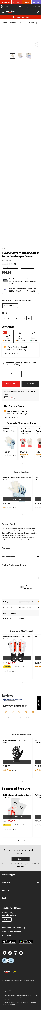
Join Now (20, 866)
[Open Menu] (3, 12)
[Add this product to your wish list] (24, 374)
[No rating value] (8, 264)
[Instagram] (15, 953)
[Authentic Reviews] (13, 700)
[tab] (7, 336)
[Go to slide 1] (12, 56)
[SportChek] (17, 2)
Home (4, 23)
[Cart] (37, 12)
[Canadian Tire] (6, 2)
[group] (9, 666)
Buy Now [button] (30, 384)
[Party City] (36, 2)
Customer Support (8, 875)
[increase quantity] (19, 374)
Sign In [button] (20, 859)
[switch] (23, 587)
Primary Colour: (8, 300)
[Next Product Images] (37, 44)
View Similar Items (27, 268)
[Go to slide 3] (28, 56)
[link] (10, 264)
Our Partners (7, 882)
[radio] (10, 306)
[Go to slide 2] (20, 56)
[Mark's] (27, 2)
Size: (4, 313)
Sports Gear (14, 23)
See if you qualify (30, 291)
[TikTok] (10, 953)
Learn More (6, 935)
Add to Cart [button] (10, 384)
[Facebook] (4, 953)
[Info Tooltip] (19, 365)
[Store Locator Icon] (1, 6)
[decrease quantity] (4, 374)
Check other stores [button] (11, 353)
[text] (10, 455)
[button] (25, 350)
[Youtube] (21, 953)
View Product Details (10, 268)
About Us (5, 890)
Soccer (24, 23)
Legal (4, 898)
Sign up (6, 920)
